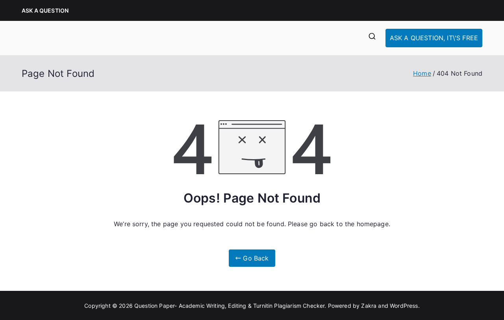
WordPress (404, 305)
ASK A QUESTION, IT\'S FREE (434, 38)
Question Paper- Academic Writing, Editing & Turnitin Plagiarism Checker (229, 305)
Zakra (368, 305)
